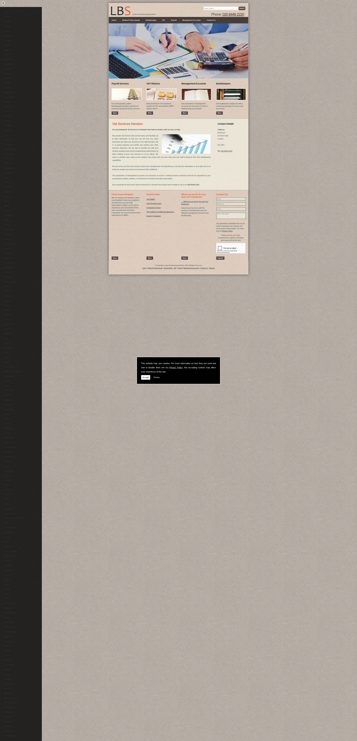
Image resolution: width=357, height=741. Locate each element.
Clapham (7, 140)
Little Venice (8, 391)
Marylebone (8, 409)
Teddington (8, 608)
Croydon (7, 163)
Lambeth (7, 381)
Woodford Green (10, 736)
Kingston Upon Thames (13, 372)
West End (7, 689)
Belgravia (7, 50)
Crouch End (8, 159)
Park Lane (8, 476)
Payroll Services (120, 83)
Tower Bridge (9, 622)
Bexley (6, 55)
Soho (6, 542)
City (5, 135)
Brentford (7, 83)
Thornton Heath (10, 613)
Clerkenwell (8, 145)
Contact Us (211, 20)
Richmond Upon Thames (13, 518)
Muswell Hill (8, 438)
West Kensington (10, 703)
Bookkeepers (223, 83)
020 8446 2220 (233, 14)
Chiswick (7, 130)
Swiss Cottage (9, 603)
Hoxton (7, 329)
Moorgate (7, 428)
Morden (7, 433)
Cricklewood (9, 154)
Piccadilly (7, 490)
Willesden (8, 722)
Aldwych (7, 22)
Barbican (7, 26)
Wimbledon (8, 726)
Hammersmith (9, 263)
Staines (7, 584)
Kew (6, 357)
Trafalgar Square (10, 632)
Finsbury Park (9, 230)
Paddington (8, 471)
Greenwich (8, 253)
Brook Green (9, 92)
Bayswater (8, 40)
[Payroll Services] (127, 101)
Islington (7, 343)
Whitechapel (9, 712)
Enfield (6, 206)
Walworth (7, 660)
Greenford (8, 249)
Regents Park (9, 513)
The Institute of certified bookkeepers (160, 212)
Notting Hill (8, 457)
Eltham (6, 201)
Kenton (7, 353)
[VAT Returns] (161, 101)
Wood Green (9, 731)
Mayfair (7, 414)
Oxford (6, 466)
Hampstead (8, 268)
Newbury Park (9, 443)
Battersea (7, 36)
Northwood (8, 452)
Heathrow (8, 296)
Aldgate (7, 17)
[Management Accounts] (196, 101)
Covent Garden (10, 149)
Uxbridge (7, 646)
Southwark (8, 570)
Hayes (6, 291)
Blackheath (8, 64)
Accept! (146, 377)
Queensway (8, 509)
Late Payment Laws (153, 204)
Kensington (8, 348)
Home (114, 20)
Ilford (6, 338)
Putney (6, 504)
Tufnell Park (8, 636)
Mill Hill (7, 424)
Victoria (7, 655)
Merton (6, 419)
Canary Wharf (9, 107)
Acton (6, 12)
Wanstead (8, 670)
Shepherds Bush (10, 528)
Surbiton (7, 599)
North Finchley (9, 447)
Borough (7, 74)
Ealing (6, 178)
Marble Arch (8, 405)
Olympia (7, 461)
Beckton (7, 45)
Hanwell (7, 272)
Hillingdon (8, 315)
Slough (7, 537)
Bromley (7, 88)
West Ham (8, 693)
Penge (6, 485)
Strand (6, 589)
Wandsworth (9, 665)
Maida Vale (8, 400)
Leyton (6, 386)
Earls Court (8, 182)
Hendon (7, 301)
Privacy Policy (176, 367)
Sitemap (212, 268)
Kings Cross (8, 367)
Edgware (7, 192)
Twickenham (9, 641)
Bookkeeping (151, 20)
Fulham (7, 239)
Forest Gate (8, 234)
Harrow (7, 286)
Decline (157, 377)
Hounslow (8, 324)
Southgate (8, 566)
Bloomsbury (8, 69)
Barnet (6, 31)
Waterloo (7, 674)
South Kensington (11, 551)
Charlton (7, 116)
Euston (6, 211)
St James (7, 575)
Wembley (7, 679)
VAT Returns (153, 83)
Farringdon (8, 215)
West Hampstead (10, 698)
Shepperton (8, 532)
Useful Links (153, 194)
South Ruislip (9, 556)
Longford (7, 395)
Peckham (7, 480)
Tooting (7, 618)
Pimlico (7, 495)
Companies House (153, 208)
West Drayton (9, 684)
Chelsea (7, 121)
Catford (7, 111)
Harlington (8, 277)
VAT (163, 20)
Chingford (8, 126)
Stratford (7, 594)
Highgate (7, 310)
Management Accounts (191, 20)
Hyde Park (8, 334)
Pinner (6, 499)
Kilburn (7, 362)
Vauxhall (7, 651)
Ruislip (6, 523)
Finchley (7, 225)
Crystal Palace (9, 168)
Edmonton (8, 197)
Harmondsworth (10, 282)
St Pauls (7, 580)
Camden (7, 102)
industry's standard (153, 216)
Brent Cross (8, 78)
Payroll (174, 20)
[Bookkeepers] (231, 101)
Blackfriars (8, 59)
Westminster (9, 707)
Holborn (7, 320)
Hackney (7, 258)
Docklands (8, 173)
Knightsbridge (9, 376)
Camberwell (8, 97)
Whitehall (7, 717)
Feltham (7, 220)
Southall (7, 561)
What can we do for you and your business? (193, 195)
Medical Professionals (131, 20)
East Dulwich (9, 187)
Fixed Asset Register (122, 194)
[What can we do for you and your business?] (196, 204)
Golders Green (9, 244)
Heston (7, 305)
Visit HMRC (150, 199)
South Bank (8, 547)
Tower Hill (8, 627)
